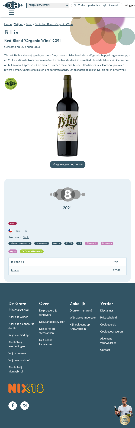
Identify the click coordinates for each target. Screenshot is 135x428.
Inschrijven (26, 244)
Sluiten (112, 182)
